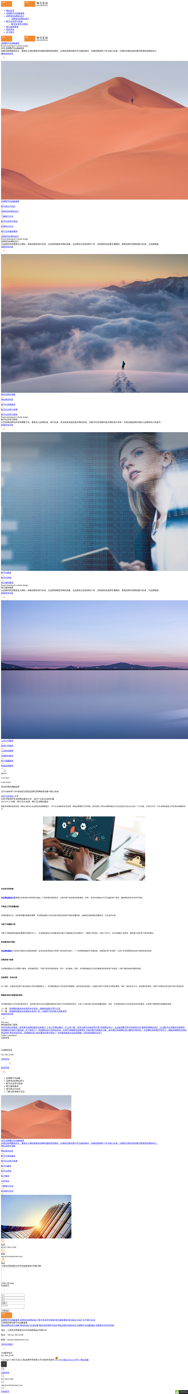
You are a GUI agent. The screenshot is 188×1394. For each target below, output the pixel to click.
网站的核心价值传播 (29, 1325)
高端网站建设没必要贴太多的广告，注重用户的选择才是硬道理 (38, 1011)
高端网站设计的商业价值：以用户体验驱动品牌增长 (61, 1030)
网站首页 (10, 11)
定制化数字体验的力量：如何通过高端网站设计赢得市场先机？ (114, 1030)
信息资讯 (10, 796)
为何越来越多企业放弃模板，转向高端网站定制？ (79, 1033)
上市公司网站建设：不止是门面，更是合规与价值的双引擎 (73, 1027)
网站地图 (84, 1360)
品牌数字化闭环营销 (105, 1325)
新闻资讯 (10, 29)
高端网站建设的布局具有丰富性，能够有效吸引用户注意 (34, 1008)
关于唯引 (10, 32)
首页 (3, 796)
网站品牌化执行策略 (10, 1325)
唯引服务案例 (12, 27)
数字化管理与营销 (14, 21)
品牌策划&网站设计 (15, 16)
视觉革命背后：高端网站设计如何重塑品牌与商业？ (33, 1033)
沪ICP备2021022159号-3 (69, 1360)
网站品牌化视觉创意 (67, 1325)
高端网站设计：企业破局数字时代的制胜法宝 (120, 1027)
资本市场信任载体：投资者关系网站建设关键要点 (23, 1027)
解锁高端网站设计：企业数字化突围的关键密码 (163, 1027)
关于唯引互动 (89, 1320)
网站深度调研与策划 (48, 1325)
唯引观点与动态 (75, 1320)
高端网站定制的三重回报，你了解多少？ (19, 1030)
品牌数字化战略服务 (15, 13)
